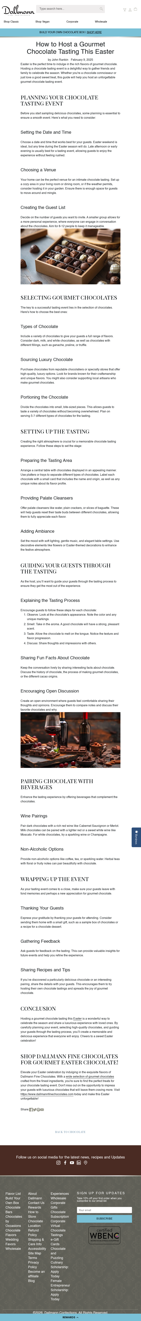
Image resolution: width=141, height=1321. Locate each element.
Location (34, 1226)
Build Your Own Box (13, 1201)
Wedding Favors (12, 1242)
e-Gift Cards (55, 1242)
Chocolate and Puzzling (58, 1253)
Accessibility (36, 1249)
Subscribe (104, 1219)
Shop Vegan (42, 22)
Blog (31, 1281)
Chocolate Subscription (59, 1214)
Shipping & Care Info (36, 1242)
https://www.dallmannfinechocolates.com (47, 1094)
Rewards (34, 1207)
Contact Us (36, 1203)
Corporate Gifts (58, 1205)
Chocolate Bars (13, 1210)
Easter (77, 1018)
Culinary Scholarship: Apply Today (59, 1269)
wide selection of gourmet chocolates (90, 1076)
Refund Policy (33, 1233)
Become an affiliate (36, 1274)
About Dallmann (35, 1196)
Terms (32, 1258)
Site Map (34, 1253)
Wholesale (101, 22)
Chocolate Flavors (13, 1233)
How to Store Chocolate (35, 1217)
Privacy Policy (33, 1265)
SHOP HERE (94, 32)
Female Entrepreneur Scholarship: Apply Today (59, 1290)
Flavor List (13, 1194)
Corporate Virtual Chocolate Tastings (58, 1228)
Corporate (72, 22)
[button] (70, 1317)
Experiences (59, 1194)
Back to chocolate (70, 1132)
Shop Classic (11, 22)
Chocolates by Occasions (14, 1221)
